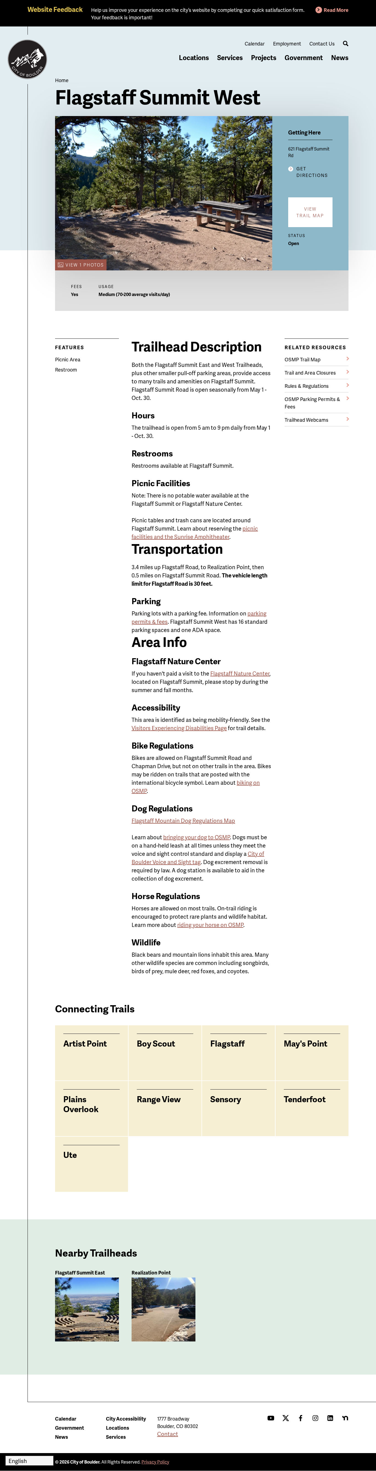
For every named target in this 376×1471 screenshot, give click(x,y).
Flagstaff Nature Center (239, 673)
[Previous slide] (36, 724)
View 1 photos (85, 265)
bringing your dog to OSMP (196, 837)
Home (62, 80)
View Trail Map (310, 212)
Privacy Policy (155, 1462)
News (339, 57)
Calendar (255, 43)
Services (230, 57)
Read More (336, 9)
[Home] (27, 59)
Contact (167, 1434)
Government (304, 57)
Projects (263, 57)
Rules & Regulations (307, 385)
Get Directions (312, 171)
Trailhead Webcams (306, 419)
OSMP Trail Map (302, 359)
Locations (194, 57)
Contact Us (322, 43)
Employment (287, 43)
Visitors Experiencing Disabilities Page (179, 728)
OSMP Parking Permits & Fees (312, 403)
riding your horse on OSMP (210, 925)
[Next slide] (339, 724)
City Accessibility (126, 1418)
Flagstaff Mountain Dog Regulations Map (183, 820)
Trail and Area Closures (310, 372)
